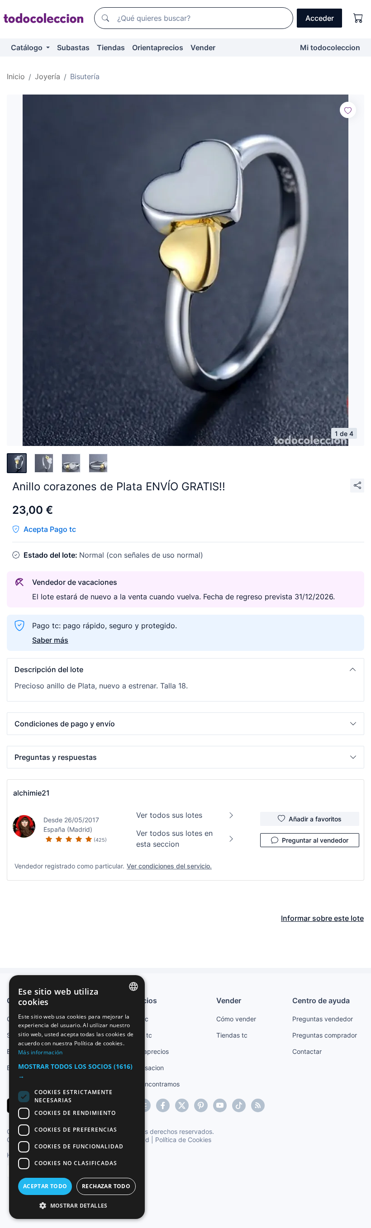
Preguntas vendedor (322, 1019)
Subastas (73, 47)
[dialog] (77, 1097)
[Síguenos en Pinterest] (201, 1105)
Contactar (307, 1051)
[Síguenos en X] (182, 1105)
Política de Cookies (183, 1139)
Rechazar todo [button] (106, 1186)
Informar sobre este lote (322, 918)
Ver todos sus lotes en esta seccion (174, 839)
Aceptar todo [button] (45, 1186)
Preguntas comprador (324, 1035)
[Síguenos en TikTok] (239, 1105)
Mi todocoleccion (330, 47)
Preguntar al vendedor (315, 840)
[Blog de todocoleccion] (258, 1105)
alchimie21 (31, 792)
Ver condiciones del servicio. (169, 866)
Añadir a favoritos (315, 819)
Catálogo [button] (27, 47)
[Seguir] (348, 110)
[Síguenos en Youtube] (220, 1105)
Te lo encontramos (152, 1084)
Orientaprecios (157, 47)
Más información (40, 1052)
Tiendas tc (231, 1035)
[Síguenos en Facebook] (163, 1105)
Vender (202, 47)
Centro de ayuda (321, 1000)
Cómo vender (236, 1019)
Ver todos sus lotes (169, 815)
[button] (185, 669)
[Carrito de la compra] (358, 18)
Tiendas (111, 47)
